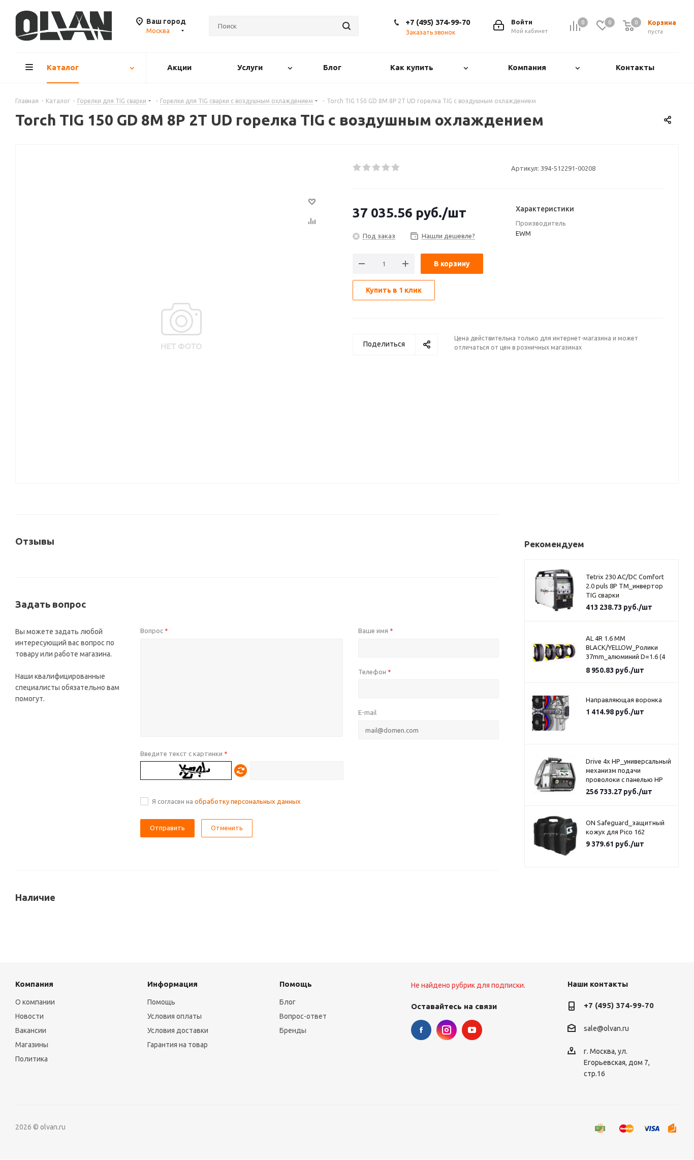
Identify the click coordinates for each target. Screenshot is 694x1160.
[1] (357, 168)
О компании (35, 1002)
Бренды (292, 1030)
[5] (396, 168)
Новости (29, 1016)
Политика (31, 1059)
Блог (287, 1002)
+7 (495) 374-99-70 (437, 22)
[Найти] (346, 26)
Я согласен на (226, 801)
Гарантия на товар (177, 1045)
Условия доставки (177, 1030)
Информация (172, 984)
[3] (377, 168)
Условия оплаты (174, 1016)
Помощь (161, 1002)
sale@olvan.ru (606, 1029)
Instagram (446, 1030)
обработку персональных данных (248, 801)
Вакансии (30, 1030)
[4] (386, 168)
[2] (367, 168)
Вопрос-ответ (303, 1016)
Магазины (31, 1045)
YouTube (472, 1030)
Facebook (421, 1030)
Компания (34, 984)
